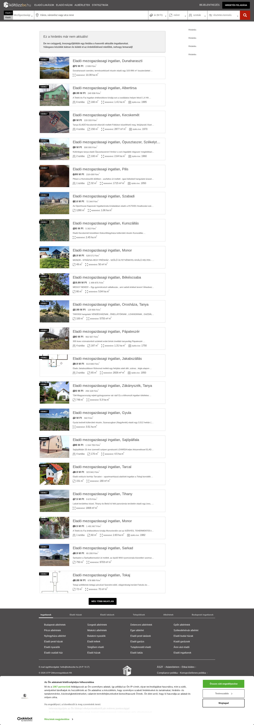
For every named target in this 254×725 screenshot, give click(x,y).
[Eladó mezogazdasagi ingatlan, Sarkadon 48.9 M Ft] (54, 555)
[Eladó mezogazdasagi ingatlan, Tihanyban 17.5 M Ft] (54, 501)
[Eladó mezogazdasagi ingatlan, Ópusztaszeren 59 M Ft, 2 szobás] (54, 149)
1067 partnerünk (61, 686)
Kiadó (8, 17)
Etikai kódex (188, 667)
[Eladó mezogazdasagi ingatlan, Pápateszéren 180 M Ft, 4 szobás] (54, 338)
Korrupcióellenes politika (193, 673)
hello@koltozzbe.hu (69, 667)
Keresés (245, 15)
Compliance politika (167, 673)
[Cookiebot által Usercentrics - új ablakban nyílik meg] (25, 719)
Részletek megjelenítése (56, 719)
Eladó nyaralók (52, 647)
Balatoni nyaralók (96, 636)
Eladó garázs (137, 641)
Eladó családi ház (53, 652)
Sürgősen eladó (95, 647)
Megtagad (224, 703)
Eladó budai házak (183, 636)
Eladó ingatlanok (182, 652)
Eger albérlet (137, 630)
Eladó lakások (44, 5)
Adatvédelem (172, 667)
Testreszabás (222, 693)
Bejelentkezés (209, 5)
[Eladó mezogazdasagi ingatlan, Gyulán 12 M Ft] (54, 420)
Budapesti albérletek (55, 625)
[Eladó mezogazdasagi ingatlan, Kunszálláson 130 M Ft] (54, 230)
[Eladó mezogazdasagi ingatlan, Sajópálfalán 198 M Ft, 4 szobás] (54, 447)
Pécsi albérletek (52, 630)
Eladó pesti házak (53, 641)
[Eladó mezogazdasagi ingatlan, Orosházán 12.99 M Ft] (54, 311)
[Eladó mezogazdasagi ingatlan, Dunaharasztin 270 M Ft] (54, 68)
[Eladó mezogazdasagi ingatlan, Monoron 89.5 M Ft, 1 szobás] (54, 528)
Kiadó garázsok (182, 641)
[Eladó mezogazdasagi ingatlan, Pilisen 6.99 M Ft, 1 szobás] (54, 176)
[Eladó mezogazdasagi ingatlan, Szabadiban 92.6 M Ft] (54, 203)
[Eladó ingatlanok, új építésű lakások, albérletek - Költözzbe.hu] (127, 673)
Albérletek (82, 5)
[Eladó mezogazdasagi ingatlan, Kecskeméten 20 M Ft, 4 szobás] (54, 122)
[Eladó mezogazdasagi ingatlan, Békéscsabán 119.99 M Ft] (54, 284)
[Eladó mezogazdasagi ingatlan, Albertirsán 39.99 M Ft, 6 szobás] (54, 95)
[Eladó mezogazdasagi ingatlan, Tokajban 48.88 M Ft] (54, 582)
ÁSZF (160, 667)
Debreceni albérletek (141, 625)
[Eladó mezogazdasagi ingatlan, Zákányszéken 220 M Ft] (54, 393)
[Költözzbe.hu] (17, 5)
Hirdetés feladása (236, 5)
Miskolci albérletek (97, 630)
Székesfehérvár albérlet (186, 630)
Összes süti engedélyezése (224, 683)
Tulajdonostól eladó (140, 647)
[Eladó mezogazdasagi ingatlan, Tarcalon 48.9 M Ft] (54, 474)
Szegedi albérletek (97, 625)
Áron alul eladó (181, 647)
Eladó (8, 13)
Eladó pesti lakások (140, 636)
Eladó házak (64, 5)
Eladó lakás (136, 652)
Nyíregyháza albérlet (55, 636)
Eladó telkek (93, 641)
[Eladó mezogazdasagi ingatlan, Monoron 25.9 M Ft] (54, 257)
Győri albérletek (182, 625)
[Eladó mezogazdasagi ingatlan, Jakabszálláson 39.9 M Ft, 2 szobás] (54, 365)
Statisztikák (100, 5)
